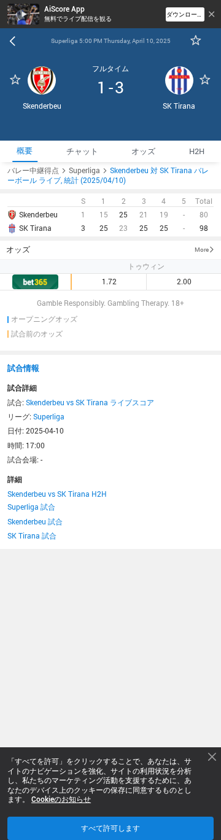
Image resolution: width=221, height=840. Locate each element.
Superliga (48, 416)
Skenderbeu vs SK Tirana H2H (57, 494)
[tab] (25, 151)
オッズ (18, 249)
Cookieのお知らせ (61, 799)
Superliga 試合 (31, 506)
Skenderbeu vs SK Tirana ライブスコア (90, 402)
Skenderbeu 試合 (35, 521)
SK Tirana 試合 (31, 535)
